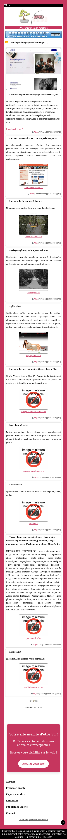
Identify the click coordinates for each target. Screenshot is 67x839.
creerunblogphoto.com (33, 471)
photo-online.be (33, 638)
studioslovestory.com (33, 687)
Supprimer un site (17, 806)
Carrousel (12, 800)
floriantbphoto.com (33, 236)
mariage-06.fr (33, 292)
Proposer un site (16, 787)
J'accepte (47, 836)
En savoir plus (33, 836)
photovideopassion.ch (33, 187)
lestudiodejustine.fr (14, 129)
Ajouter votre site (33, 763)
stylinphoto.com (33, 355)
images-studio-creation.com (33, 411)
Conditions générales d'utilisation (33, 819)
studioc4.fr (33, 523)
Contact (10, 813)
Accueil (10, 781)
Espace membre (15, 794)
